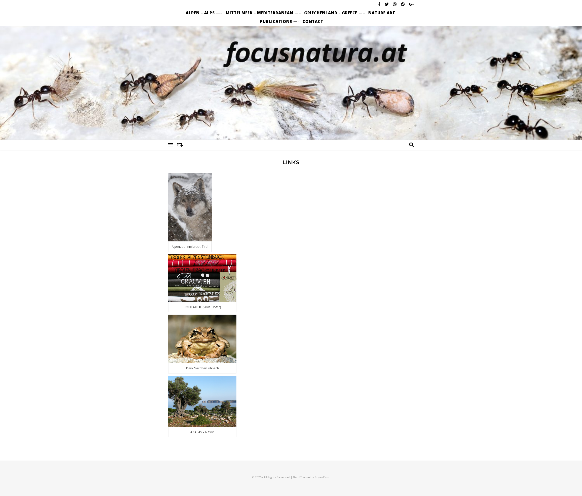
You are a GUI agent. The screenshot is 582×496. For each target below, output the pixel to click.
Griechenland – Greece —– (334, 12)
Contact (313, 21)
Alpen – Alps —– (204, 12)
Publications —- (279, 21)
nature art (381, 12)
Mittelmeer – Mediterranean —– (263, 12)
